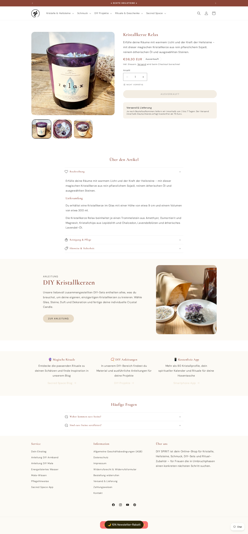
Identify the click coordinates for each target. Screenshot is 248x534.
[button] (59, 13)
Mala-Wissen (39, 475)
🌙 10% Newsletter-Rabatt (124, 524)
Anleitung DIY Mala (42, 463)
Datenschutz (100, 457)
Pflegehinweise (40, 481)
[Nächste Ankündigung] (215, 3)
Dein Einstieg (39, 451)
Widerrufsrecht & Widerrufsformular (114, 469)
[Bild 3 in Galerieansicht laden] (83, 129)
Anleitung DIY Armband (45, 457)
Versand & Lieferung (105, 481)
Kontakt (97, 493)
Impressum (99, 463)
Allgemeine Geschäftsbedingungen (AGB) (117, 451)
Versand (141, 64)
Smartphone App (184, 383)
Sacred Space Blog (60, 383)
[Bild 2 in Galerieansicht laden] (62, 129)
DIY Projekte (122, 383)
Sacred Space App (42, 487)
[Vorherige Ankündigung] (32, 3)
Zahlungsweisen (102, 487)
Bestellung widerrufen (106, 475)
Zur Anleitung (58, 318)
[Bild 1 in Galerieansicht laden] (41, 129)
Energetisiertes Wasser (44, 469)
